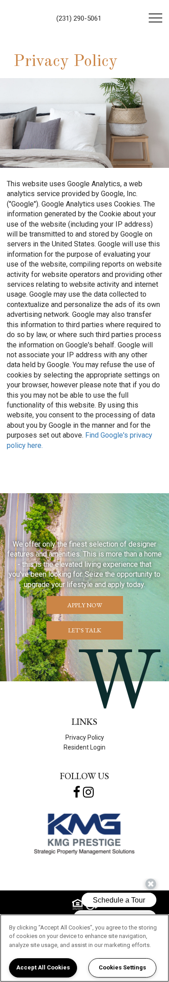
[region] (84, 948)
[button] (76, 792)
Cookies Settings (122, 967)
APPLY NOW (84, 605)
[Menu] (155, 17)
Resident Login (84, 747)
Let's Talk (84, 630)
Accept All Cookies (43, 967)
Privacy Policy (84, 737)
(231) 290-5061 (78, 18)
